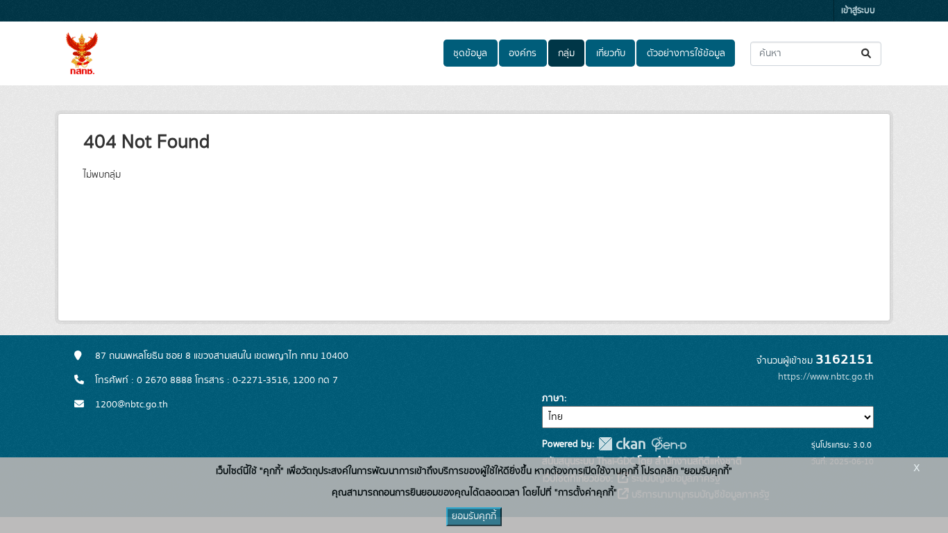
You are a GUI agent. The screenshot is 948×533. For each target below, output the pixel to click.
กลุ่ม (566, 53)
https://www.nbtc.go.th (826, 377)
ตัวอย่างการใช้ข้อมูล (686, 53)
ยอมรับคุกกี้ (474, 516)
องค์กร (522, 53)
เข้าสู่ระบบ (858, 10)
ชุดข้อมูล (470, 53)
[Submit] (867, 54)
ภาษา (553, 398)
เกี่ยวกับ (610, 53)
